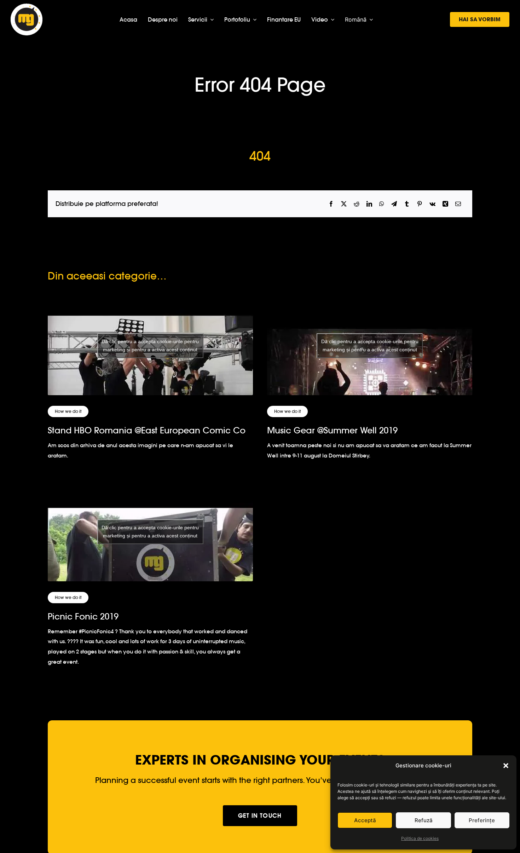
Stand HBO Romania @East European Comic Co (146, 430)
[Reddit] (356, 203)
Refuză (424, 820)
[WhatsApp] (382, 203)
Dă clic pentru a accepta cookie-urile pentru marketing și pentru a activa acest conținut (150, 345)
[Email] (458, 203)
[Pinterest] (419, 203)
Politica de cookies (420, 838)
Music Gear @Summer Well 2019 (332, 430)
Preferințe (482, 820)
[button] (505, 765)
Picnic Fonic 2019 (83, 616)
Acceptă (365, 820)
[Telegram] (394, 203)
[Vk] (432, 203)
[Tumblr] (406, 203)
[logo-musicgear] (26, 6)
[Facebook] (331, 203)
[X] (343, 203)
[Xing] (445, 203)
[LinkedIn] (369, 203)
